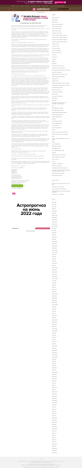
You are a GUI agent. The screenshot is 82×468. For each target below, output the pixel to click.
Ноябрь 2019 (54, 378)
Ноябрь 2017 (54, 424)
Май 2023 (54, 287)
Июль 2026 (54, 204)
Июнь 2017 (54, 435)
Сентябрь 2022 (55, 304)
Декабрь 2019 (54, 376)
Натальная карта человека (57, 121)
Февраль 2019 (54, 391)
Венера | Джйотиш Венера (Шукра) (58, 76)
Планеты (53, 129)
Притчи (53, 136)
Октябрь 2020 (54, 354)
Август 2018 (54, 404)
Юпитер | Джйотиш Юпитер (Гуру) (58, 173)
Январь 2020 (54, 374)
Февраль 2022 (54, 319)
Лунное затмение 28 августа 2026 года (59, 188)
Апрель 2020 (54, 367)
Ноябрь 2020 (54, 352)
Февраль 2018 (54, 417)
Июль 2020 (54, 361)
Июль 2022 (54, 309)
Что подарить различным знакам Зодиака (59, 167)
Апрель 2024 (54, 263)
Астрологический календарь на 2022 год (59, 37)
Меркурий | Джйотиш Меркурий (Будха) (59, 112)
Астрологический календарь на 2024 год (59, 41)
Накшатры (54, 118)
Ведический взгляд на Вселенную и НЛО (59, 74)
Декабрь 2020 (54, 350)
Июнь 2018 (54, 409)
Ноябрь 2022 (54, 300)
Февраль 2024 (54, 267)
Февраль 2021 (54, 346)
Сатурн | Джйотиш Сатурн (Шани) (58, 150)
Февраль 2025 (54, 241)
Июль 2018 (54, 407)
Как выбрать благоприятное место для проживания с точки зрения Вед (59, 103)
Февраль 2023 (54, 293)
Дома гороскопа (55, 93)
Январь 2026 (54, 217)
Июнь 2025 (54, 232)
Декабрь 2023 (54, 271)
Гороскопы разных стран (56, 89)
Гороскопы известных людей (57, 87)
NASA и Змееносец (55, 17)
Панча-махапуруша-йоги (56, 127)
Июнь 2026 (54, 206)
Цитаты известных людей (56, 165)
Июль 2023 (54, 282)
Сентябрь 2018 (55, 402)
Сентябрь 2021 (55, 330)
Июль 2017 (54, 433)
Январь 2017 (54, 446)
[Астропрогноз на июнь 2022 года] (30, 209)
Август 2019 (54, 380)
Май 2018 (54, 411)
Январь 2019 (54, 393)
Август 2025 (54, 228)
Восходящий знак (55, 78)
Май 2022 (54, 313)
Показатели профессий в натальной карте (59, 132)
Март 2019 (54, 389)
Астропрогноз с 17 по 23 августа (58, 194)
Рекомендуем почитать (56, 148)
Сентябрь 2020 (55, 356)
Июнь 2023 (54, 285)
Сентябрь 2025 (55, 226)
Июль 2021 (54, 335)
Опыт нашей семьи (55, 125)
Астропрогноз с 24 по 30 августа (58, 186)
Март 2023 (54, 291)
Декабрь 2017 (54, 422)
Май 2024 (54, 261)
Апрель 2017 (54, 439)
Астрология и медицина (56, 50)
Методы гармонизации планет (57, 114)
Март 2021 (54, 343)
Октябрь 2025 (54, 224)
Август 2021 (54, 332)
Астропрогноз (41, 12)
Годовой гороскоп (55, 80)
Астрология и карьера (56, 48)
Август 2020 (54, 359)
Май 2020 (54, 365)
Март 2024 (54, 265)
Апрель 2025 (54, 237)
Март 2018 (54, 415)
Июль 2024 (54, 256)
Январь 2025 (54, 243)
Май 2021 (54, 339)
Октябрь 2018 (54, 400)
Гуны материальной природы (57, 91)
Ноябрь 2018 (54, 398)
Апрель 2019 (54, 387)
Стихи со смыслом (55, 159)
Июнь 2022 (54, 311)
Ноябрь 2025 (54, 221)
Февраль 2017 (54, 444)
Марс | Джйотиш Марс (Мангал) (58, 110)
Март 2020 (54, 369)
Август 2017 (54, 430)
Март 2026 (54, 213)
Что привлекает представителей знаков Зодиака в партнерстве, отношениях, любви (61, 170)
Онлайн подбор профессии (57, 123)
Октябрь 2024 (54, 250)
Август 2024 (54, 254)
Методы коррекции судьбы (57, 116)
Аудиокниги (54, 59)
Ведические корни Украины (57, 72)
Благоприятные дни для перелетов (58, 67)
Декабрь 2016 (54, 448)
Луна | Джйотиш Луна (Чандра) (57, 108)
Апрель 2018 (54, 413)
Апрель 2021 (54, 341)
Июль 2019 (54, 383)
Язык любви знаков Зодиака (57, 175)
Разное (53, 141)
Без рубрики (54, 63)
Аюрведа (53, 61)
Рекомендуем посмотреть (56, 146)
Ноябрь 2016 (54, 450)
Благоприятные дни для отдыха (58, 65)
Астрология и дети (55, 43)
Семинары (54, 152)
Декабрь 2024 (54, 245)
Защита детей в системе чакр (57, 96)
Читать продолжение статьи (17, 185)
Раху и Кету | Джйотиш (56, 143)
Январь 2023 (54, 295)
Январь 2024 (54, 269)
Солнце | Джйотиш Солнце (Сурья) (58, 156)
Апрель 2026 (54, 210)
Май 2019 (54, 385)
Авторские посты (55, 22)
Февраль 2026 (54, 215)
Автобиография (55, 19)
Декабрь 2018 (54, 396)
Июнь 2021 (54, 337)
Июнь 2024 (54, 258)
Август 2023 (54, 280)
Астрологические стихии (56, 30)
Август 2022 (54, 306)
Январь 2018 (54, 420)
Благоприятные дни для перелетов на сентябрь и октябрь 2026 (61, 191)
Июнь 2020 (54, 363)
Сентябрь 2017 (55, 428)
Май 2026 (54, 208)
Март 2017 (54, 441)
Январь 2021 (54, 348)
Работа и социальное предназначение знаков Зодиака (60, 139)
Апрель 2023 (54, 289)
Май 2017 (54, 437)
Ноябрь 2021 (54, 326)
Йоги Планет (54, 100)
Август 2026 (54, 202)
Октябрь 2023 (54, 276)
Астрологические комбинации (57, 24)
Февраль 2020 (54, 372)
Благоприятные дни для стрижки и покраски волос (61, 70)
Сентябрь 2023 (55, 278)
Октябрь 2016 (54, 452)
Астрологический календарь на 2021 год (59, 35)
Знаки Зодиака (54, 98)
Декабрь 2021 (54, 324)
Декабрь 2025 (54, 219)
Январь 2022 (54, 322)
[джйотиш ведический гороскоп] (41, 10)
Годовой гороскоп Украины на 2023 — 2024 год (60, 85)
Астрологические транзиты (57, 33)
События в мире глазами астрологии (58, 154)
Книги (53, 105)
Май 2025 (54, 234)
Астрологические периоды (57, 26)
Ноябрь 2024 (54, 248)
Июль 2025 (54, 230)
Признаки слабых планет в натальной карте (60, 134)
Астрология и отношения (56, 52)
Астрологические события (56, 28)
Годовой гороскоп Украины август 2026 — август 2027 (61, 184)
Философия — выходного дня (57, 163)
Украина (53, 161)
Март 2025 (54, 239)
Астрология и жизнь (55, 46)
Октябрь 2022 (54, 302)
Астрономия (54, 54)
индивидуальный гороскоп (41, 461)
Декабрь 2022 (54, 298)
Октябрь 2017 (54, 426)
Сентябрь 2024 (55, 252)
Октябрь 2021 (54, 328)
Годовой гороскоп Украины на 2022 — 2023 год (60, 83)
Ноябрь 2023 (54, 274)
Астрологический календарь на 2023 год (59, 39)
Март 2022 (54, 317)
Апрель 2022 (54, 315)
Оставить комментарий (30, 230)
